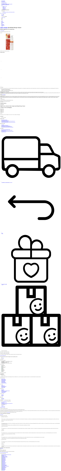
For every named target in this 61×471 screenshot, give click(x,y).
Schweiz (5, 463)
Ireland (4, 466)
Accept (1, 413)
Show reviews (2, 116)
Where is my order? (5, 6)
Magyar (4, 461)
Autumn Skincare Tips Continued (5, 121)
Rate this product (2, 104)
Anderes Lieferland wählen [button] (3, 453)
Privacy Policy (8, 412)
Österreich (5, 455)
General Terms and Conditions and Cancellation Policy (7, 403)
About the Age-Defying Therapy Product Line (5, 101)
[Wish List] (2, 18)
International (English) (9, 454)
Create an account (3, 17)
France (4, 458)
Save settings (2, 447)
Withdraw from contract (2, 407)
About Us (2, 394)
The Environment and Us (4, 391)
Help (2, 5)
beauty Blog (3, 389)
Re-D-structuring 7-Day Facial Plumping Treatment (7, 126)
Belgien (4, 469)
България (5, 462)
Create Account (3, 385)
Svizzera (5, 464)
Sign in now (3, 15)
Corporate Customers (4, 382)
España (4, 457)
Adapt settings (8, 413)
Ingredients (3, 390)
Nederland (5, 467)
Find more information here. (3, 355)
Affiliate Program (3, 392)
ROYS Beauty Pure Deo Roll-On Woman (6, 129)
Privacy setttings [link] (3, 404)
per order (5, 4)
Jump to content (3, 1)
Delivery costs (4, 7)
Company (2, 405)
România (5, 459)
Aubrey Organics (4, 27)
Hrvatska (5, 460)
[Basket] (31, 19)
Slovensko (5, 465)
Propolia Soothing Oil (4, 130)
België (4, 468)
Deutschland (6, 456)
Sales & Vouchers (3, 381)
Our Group (3, 395)
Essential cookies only (4, 413)
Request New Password (4, 386)
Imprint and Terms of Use (4, 402)
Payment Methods (3, 380)
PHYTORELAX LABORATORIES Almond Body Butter (7, 131)
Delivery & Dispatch (4, 379)
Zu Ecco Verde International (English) (4, 452)
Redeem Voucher (3, 387)
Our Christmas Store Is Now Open (5, 120)
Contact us (4, 8)
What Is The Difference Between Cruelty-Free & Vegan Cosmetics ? (8, 122)
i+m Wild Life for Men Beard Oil (5, 125)
